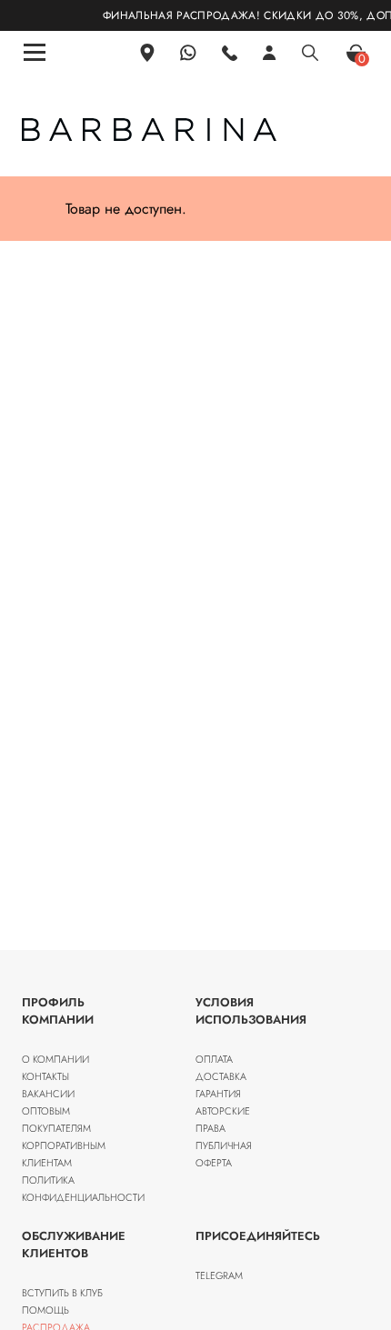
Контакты (45, 1076)
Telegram (219, 1275)
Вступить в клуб (62, 1292)
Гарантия (218, 1093)
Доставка (221, 1076)
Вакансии (48, 1093)
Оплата (214, 1059)
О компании (55, 1059)
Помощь (45, 1310)
